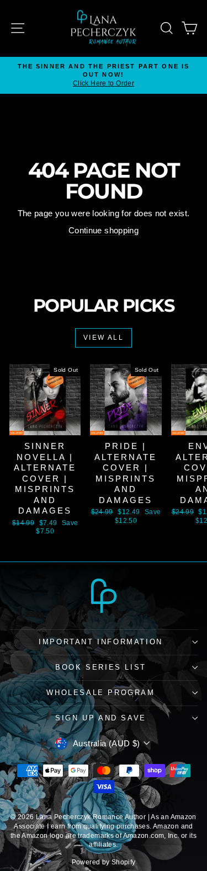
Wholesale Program (100, 692)
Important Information (101, 642)
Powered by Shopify (104, 862)
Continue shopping (103, 230)
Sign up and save (100, 718)
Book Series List (100, 667)
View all (103, 337)
